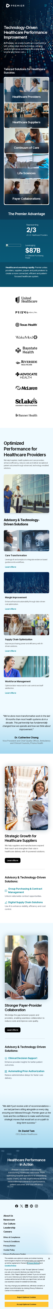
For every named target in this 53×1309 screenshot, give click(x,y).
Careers (7, 1231)
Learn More (10, 567)
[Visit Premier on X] (21, 1206)
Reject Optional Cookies (26, 1297)
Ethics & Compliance (11, 1237)
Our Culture (9, 1223)
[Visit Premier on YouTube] (31, 1206)
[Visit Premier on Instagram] (36, 1206)
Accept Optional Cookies (26, 1304)
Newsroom (9, 1219)
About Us (8, 1215)
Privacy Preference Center (14, 1254)
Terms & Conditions (11, 1241)
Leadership (9, 1227)
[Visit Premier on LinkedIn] (26, 1206)
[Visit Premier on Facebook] (16, 1206)
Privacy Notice (9, 1246)
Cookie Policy (9, 1250)
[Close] (49, 1258)
